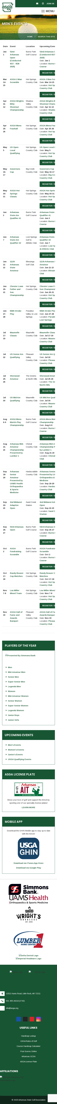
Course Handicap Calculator (28, 1046)
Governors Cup (47, 169)
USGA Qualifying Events (19, 759)
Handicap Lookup (28, 1036)
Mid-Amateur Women (18, 696)
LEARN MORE (28, 807)
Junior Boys (13, 715)
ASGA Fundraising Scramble (15, 551)
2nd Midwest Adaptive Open (16, 505)
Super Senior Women (18, 705)
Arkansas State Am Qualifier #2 (15, 240)
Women (11, 691)
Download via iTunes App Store (28, 863)
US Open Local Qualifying (15, 150)
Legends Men (14, 686)
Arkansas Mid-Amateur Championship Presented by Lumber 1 (17, 450)
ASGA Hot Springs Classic (15, 193)
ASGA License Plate (28, 1062)
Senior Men (13, 677)
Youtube (32, 1019)
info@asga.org (12, 1008)
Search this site (46, 37)
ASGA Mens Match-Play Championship (17, 422)
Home (30, 37)
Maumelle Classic (48, 332)
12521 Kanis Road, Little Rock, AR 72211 (23, 993)
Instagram (38, 1019)
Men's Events (14, 745)
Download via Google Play (28, 868)
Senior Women (15, 701)
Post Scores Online (28, 1051)
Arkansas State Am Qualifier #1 (15, 215)
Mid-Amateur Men (16, 672)
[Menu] (47, 11)
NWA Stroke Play (48, 311)
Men (10, 667)
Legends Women (16, 710)
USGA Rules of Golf (28, 1041)
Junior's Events (15, 754)
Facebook (18, 1019)
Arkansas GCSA (28, 1056)
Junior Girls (13, 720)
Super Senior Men (16, 682)
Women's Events (16, 750)
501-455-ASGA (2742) (15, 1001)
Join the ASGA (51, 3)
